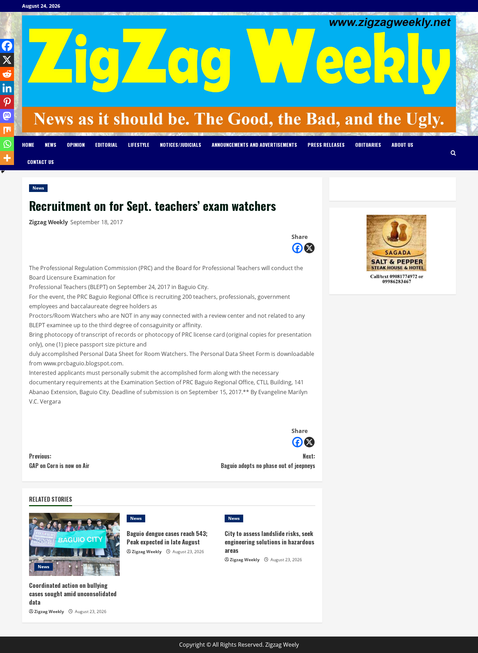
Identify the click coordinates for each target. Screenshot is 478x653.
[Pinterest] (7, 102)
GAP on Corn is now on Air (59, 461)
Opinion (76, 144)
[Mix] (7, 130)
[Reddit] (7, 74)
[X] (309, 248)
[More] (7, 158)
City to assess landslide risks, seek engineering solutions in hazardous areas (269, 542)
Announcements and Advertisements (254, 144)
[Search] (453, 153)
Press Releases (326, 144)
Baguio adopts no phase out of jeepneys (268, 461)
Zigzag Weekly (48, 222)
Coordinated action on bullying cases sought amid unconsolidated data (73, 593)
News (50, 144)
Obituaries (368, 144)
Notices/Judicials (180, 144)
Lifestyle (138, 144)
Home (28, 144)
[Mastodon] (7, 116)
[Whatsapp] (7, 144)
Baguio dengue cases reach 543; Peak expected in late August (167, 537)
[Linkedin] (7, 88)
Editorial (106, 144)
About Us (402, 144)
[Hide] (3, 171)
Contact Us (40, 161)
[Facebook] (297, 248)
